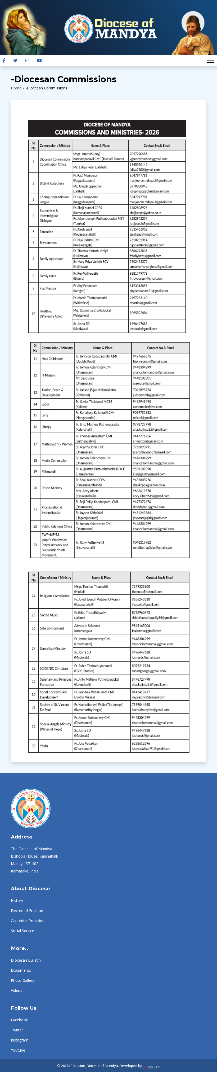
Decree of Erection (27, 910)
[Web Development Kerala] (151, 1065)
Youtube (18, 1050)
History (17, 900)
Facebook (19, 1019)
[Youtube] (39, 60)
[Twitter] (15, 60)
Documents (21, 970)
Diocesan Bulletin (26, 960)
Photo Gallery (22, 980)
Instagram (19, 1040)
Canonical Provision (27, 920)
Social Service (22, 930)
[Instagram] (27, 60)
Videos (16, 990)
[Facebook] (4, 60)
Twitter (17, 1029)
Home (16, 87)
